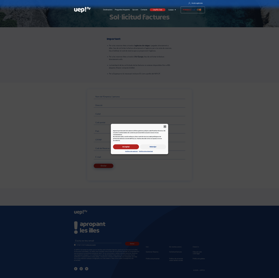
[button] (165, 126)
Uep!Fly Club (157, 10)
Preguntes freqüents (122, 10)
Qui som (135, 10)
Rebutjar (153, 147)
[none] (172, 9)
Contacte (144, 10)
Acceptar (126, 147)
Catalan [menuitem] (171, 10)
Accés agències (197, 3)
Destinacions (107, 10)
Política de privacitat (146, 151)
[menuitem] (172, 10)
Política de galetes (131, 151)
